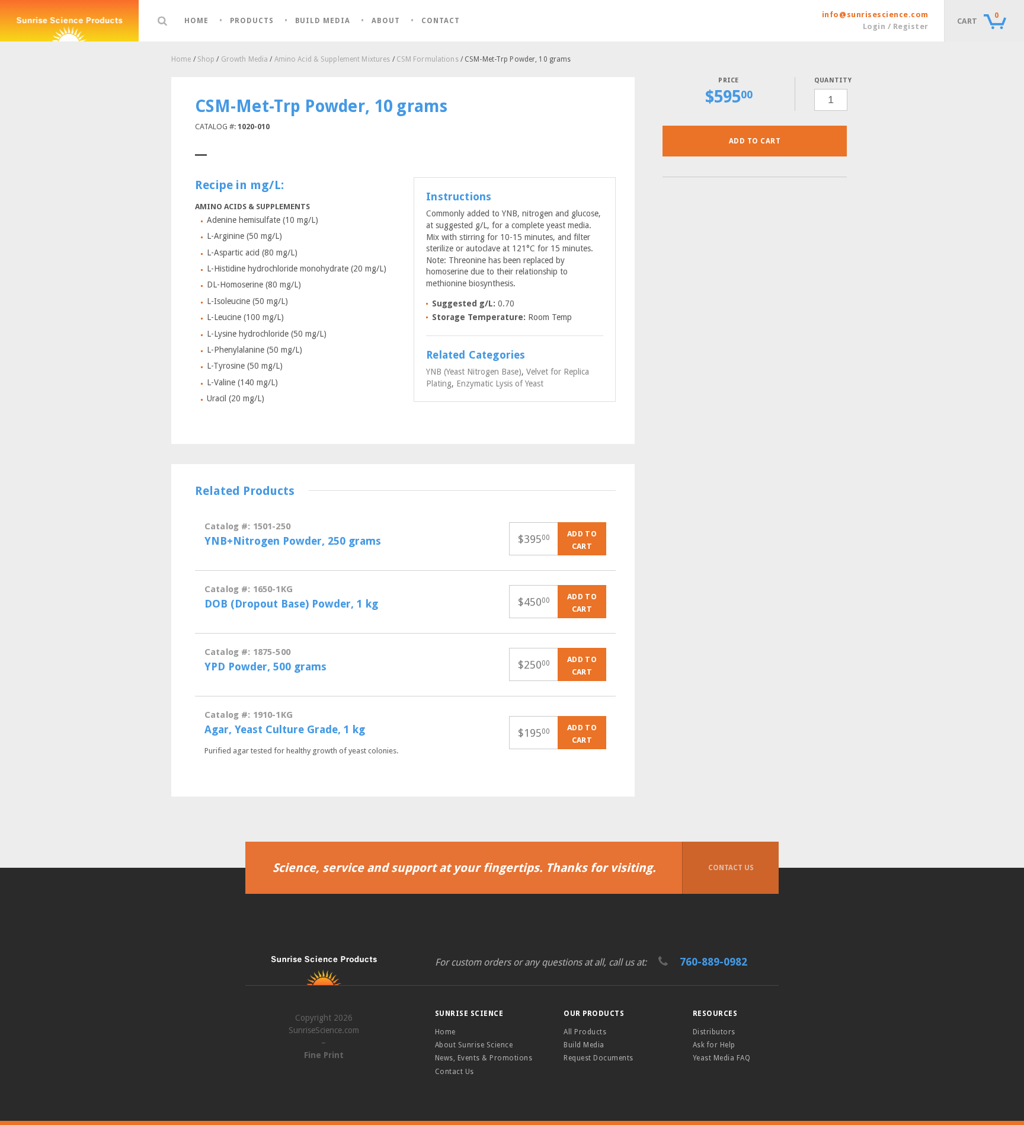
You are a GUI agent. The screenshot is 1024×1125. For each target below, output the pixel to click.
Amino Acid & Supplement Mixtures (332, 59)
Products (252, 21)
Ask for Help (714, 1045)
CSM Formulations (427, 59)
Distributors (714, 1032)
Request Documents (598, 1058)
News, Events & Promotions (483, 1058)
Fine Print (324, 1055)
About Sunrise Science (474, 1045)
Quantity (830, 80)
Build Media (323, 21)
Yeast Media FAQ (721, 1058)
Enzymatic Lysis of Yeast (499, 383)
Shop (206, 59)
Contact (440, 21)
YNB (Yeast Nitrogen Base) (473, 371)
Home (196, 21)
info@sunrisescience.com (875, 14)
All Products (585, 1032)
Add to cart (754, 141)
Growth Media (244, 59)
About (386, 21)
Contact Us (731, 868)
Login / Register (896, 26)
